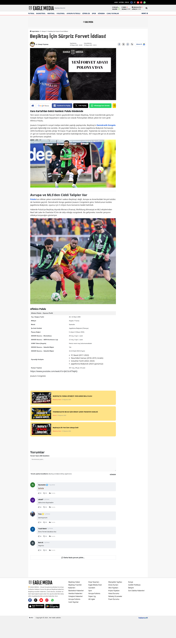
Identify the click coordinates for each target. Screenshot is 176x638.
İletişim (131, 588)
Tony (40, 514)
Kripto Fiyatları (114, 590)
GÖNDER (113, 474)
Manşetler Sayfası (115, 582)
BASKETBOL (40, 13)
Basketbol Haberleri (76, 590)
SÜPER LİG (86, 13)
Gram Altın (137, 7)
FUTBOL (31, 13)
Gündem (91, 588)
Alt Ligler (91, 599)
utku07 (40, 499)
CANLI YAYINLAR (113, 13)
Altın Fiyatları (113, 588)
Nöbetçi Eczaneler (115, 596)
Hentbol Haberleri (75, 593)
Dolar (115, 7)
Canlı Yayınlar (73, 602)
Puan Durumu (113, 599)
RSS (31, 618)
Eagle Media (35, 31)
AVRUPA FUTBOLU (73, 13)
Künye (130, 582)
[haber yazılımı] (143, 618)
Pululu (33, 199)
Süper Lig (92, 596)
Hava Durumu (113, 593)
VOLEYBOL (61, 13)
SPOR (94, 13)
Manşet (44, 31)
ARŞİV (116, 2)
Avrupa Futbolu (74, 599)
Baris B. (40, 542)
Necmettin (42, 485)
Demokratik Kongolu (106, 125)
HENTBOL (51, 13)
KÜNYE (127, 2)
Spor (90, 590)
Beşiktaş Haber (74, 582)
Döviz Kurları (113, 585)
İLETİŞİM (121, 2)
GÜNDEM (101, 13)
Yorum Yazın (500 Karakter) (39, 456)
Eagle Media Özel (95, 585)
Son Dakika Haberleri (136, 590)
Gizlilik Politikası (134, 585)
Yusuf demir (42, 529)
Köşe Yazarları (93, 582)
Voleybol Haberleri (75, 596)
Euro (124, 7)
